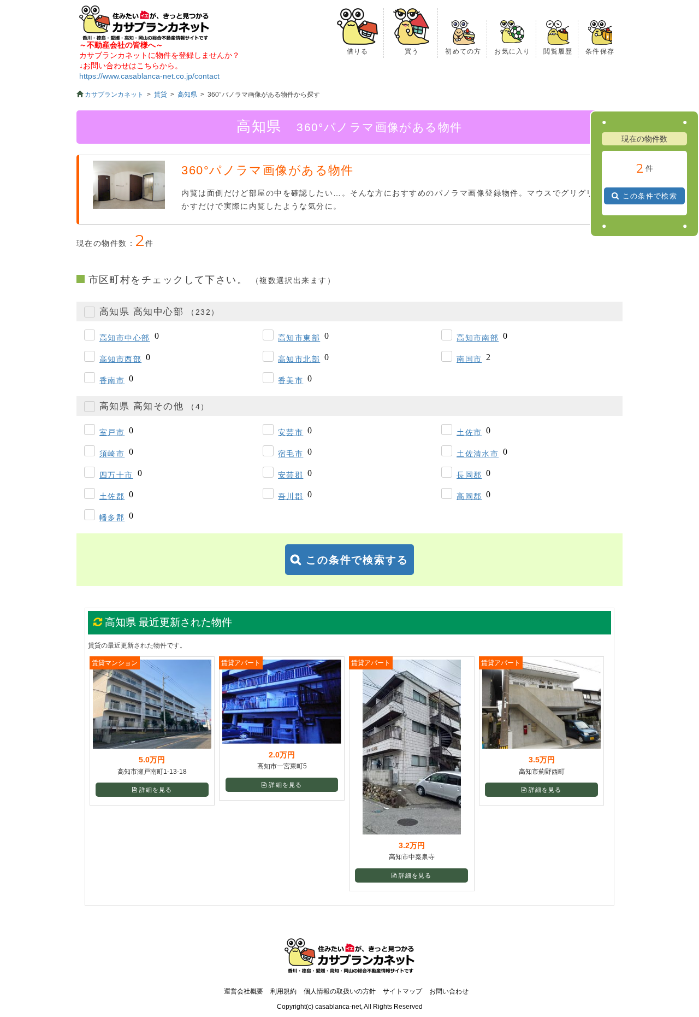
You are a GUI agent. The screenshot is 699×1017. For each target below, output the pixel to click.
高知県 (187, 94)
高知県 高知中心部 (159, 312)
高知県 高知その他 (154, 406)
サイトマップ (402, 991)
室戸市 (112, 432)
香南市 (112, 380)
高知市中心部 (124, 337)
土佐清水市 (478, 453)
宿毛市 (290, 453)
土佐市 (469, 432)
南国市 (469, 359)
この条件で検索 (650, 196)
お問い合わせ (449, 991)
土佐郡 (112, 496)
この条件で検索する (357, 560)
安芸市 (290, 432)
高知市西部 (120, 359)
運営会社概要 (243, 991)
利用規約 (283, 991)
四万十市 (116, 475)
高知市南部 (478, 337)
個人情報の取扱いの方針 (340, 991)
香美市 (290, 380)
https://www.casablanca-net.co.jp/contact (149, 76)
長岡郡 (469, 475)
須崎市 (112, 453)
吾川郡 (290, 496)
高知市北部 (299, 359)
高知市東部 (299, 337)
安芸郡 (290, 475)
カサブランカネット (114, 94)
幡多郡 (112, 517)
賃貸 (160, 94)
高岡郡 (469, 496)
